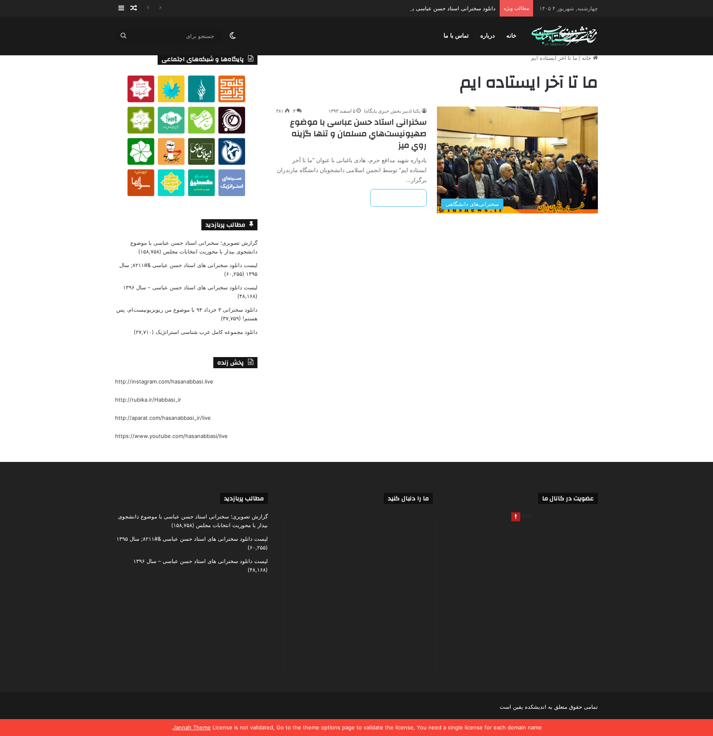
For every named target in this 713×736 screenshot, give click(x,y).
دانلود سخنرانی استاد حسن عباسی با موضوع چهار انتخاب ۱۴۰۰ (424, 8)
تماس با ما (456, 36)
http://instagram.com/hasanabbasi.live (164, 381)
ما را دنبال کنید (408, 498)
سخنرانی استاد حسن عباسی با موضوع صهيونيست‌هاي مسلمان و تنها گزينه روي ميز (358, 133)
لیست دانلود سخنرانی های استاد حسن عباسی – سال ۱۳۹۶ (190, 287)
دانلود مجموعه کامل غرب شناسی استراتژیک (206, 332)
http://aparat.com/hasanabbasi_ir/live (163, 417)
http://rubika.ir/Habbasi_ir (148, 399)
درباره (487, 36)
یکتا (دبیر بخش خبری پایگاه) (392, 111)
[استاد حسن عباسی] (564, 36)
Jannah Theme (192, 727)
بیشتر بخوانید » (398, 197)
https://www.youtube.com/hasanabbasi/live (171, 436)
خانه (511, 36)
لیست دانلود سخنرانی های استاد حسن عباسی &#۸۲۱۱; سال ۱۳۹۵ (192, 538)
